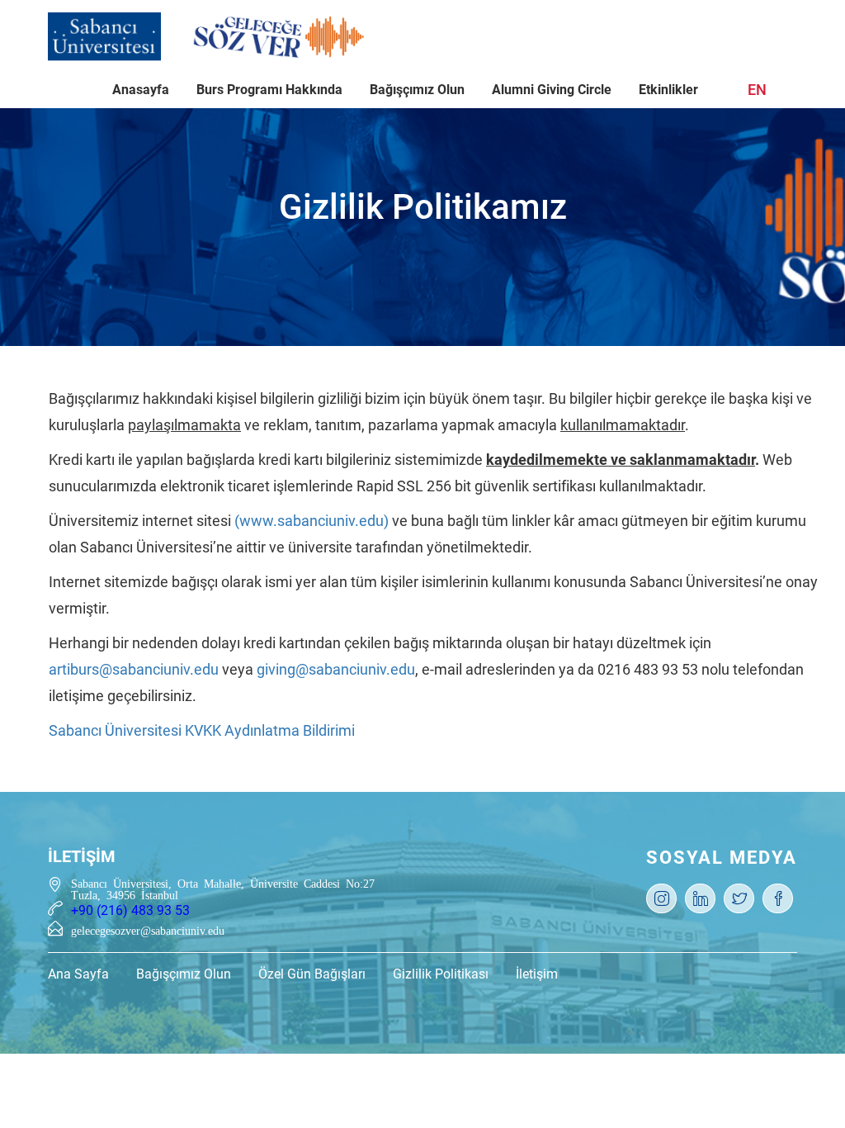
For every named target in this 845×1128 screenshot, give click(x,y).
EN (757, 89)
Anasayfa (140, 89)
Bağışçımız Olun (417, 89)
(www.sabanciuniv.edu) (311, 520)
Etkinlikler (668, 89)
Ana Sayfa (78, 974)
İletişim (537, 974)
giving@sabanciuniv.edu (336, 669)
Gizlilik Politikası (441, 974)
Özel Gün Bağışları (312, 974)
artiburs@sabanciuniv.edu (134, 669)
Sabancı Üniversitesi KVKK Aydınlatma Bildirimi (202, 730)
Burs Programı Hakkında (269, 89)
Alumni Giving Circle (551, 89)
